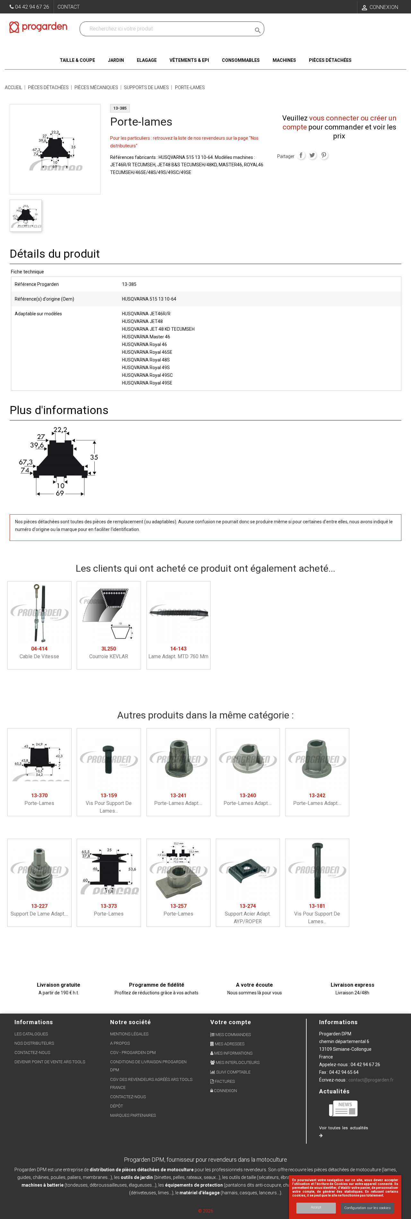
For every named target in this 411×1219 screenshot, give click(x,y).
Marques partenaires (133, 1115)
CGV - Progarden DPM (133, 1052)
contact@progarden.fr (371, 1079)
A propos (120, 1043)
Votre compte (230, 1022)
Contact (68, 7)
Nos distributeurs (34, 1043)
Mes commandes (232, 1034)
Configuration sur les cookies (367, 1208)
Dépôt (116, 1106)
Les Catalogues (31, 1034)
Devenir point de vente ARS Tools (49, 1061)
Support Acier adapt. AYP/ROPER (248, 914)
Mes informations (232, 1053)
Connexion (225, 1090)
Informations (338, 1022)
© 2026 (205, 1211)
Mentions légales (129, 1034)
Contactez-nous (32, 1052)
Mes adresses (229, 1043)
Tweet (312, 155)
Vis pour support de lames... (109, 803)
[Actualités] (343, 1108)
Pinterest (323, 155)
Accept (316, 1207)
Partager (301, 155)
